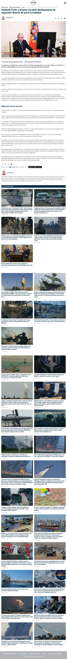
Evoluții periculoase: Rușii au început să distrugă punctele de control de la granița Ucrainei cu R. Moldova (15, 321)
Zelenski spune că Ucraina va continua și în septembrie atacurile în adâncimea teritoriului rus (16, 455)
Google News (15, 167)
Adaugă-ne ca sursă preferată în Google (13, 61)
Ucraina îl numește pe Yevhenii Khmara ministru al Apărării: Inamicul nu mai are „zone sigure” (49, 375)
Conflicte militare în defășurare (14, 7)
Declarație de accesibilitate (55, 653)
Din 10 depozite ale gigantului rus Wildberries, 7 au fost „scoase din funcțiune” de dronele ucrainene (49, 455)
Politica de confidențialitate (10, 653)
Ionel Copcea (10, 17)
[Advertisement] (50, 258)
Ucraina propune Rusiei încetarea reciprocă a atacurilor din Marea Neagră (14, 589)
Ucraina (23, 7)
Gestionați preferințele (34, 653)
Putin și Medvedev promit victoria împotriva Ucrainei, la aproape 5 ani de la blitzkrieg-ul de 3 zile (16, 264)
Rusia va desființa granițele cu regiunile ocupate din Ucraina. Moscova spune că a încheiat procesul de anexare (49, 508)
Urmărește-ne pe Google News (34, 61)
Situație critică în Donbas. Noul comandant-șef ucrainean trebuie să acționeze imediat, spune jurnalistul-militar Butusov (15, 508)
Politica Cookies (23, 653)
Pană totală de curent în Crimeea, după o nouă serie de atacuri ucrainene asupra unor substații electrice (49, 320)
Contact (44, 653)
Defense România (4, 7)
